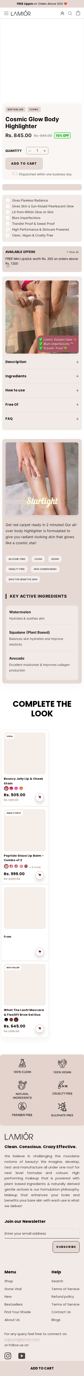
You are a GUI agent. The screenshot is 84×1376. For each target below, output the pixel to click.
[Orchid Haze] (16, 788)
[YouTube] (21, 1356)
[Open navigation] (6, 13)
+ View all (72, 252)
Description (15, 361)
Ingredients (15, 376)
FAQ (9, 418)
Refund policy (63, 1296)
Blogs (56, 1319)
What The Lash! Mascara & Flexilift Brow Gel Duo (24, 1012)
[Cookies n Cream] (26, 866)
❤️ (42, 4)
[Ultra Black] (6, 1019)
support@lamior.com (22, 1339)
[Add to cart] (39, 797)
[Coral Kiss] (21, 788)
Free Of (11, 404)
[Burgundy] (16, 1019)
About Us (12, 1319)
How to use (15, 390)
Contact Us (61, 1312)
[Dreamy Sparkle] (21, 866)
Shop (8, 1281)
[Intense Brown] (11, 1019)
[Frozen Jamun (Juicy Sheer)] (16, 866)
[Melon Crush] (11, 788)
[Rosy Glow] (6, 788)
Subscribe (66, 1247)
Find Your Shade (17, 1312)
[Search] (70, 13)
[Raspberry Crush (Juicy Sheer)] (6, 866)
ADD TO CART (42, 1368)
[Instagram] (7, 1356)
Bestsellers (13, 1304)
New (8, 1296)
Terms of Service (66, 1289)
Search (57, 1281)
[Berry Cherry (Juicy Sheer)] (11, 866)
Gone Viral (13, 1289)
